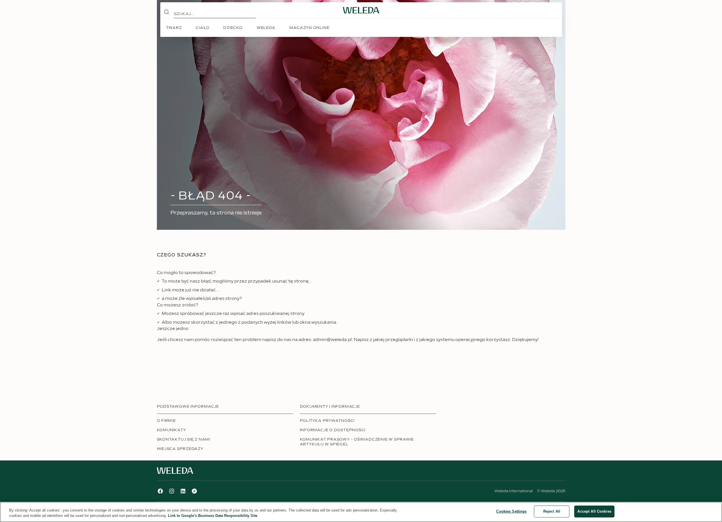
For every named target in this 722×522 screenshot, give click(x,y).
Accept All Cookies (594, 511)
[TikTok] (194, 491)
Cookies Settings (511, 511)
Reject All (551, 511)
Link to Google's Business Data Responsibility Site (212, 516)
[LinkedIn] (183, 491)
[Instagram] (171, 491)
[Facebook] (160, 491)
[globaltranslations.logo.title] (361, 10)
